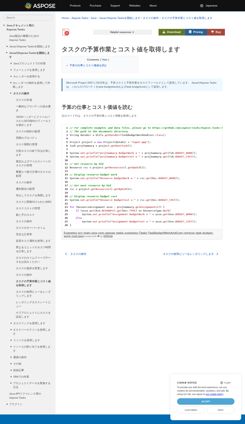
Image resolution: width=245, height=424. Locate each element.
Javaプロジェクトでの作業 (29, 63)
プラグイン (16, 404)
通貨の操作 (20, 357)
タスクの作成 (24, 99)
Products (75, 5)
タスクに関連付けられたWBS (33, 201)
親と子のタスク (25, 214)
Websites (134, 5)
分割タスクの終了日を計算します (33, 152)
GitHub (108, 236)
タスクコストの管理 (28, 208)
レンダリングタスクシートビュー (33, 304)
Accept (206, 401)
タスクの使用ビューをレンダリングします (33, 293)
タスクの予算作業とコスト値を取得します (33, 283)
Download (173, 32)
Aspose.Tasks (80, 17)
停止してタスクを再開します (33, 195)
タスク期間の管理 (26, 144)
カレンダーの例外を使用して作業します (31, 84)
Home (65, 17)
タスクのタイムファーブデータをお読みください (33, 259)
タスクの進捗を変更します (32, 268)
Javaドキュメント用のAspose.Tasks (20, 27)
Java (93, 17)
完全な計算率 (24, 234)
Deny (221, 410)
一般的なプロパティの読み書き (33, 108)
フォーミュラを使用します (29, 69)
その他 (17, 363)
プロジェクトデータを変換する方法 (32, 385)
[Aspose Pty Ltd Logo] (44, 5)
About (153, 5)
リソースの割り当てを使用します (32, 348)
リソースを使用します (26, 340)
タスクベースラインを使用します (32, 331)
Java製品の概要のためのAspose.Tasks (24, 37)
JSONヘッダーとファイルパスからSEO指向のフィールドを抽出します (33, 120)
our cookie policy (214, 394)
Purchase (95, 5)
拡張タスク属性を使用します (33, 240)
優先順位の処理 (25, 188)
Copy (214, 127)
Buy (218, 32)
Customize (191, 410)
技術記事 (18, 370)
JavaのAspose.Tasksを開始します (29, 46)
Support (115, 5)
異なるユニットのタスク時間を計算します (33, 249)
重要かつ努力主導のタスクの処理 (33, 173)
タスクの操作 (21, 93)
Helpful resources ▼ (122, 32)
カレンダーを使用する (26, 76)
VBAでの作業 (21, 376)
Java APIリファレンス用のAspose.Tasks (25, 395)
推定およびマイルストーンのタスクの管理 (33, 163)
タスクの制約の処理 (28, 131)
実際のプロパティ (26, 137)
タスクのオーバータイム (30, 227)
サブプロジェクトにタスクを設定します (33, 314)
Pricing (198, 32)
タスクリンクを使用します (29, 323)
